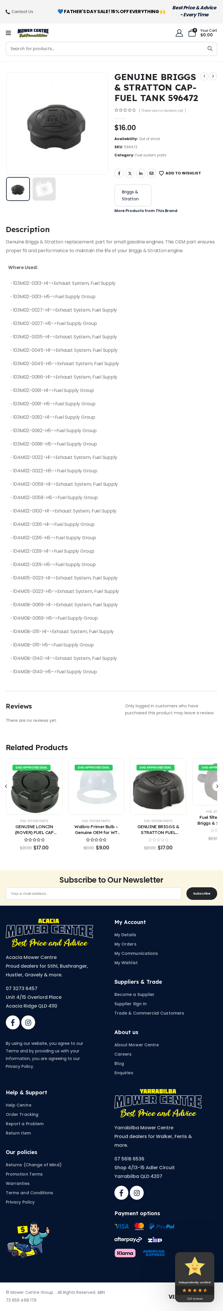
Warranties (18, 1183)
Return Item (18, 1133)
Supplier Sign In (130, 1004)
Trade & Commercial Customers (149, 1013)
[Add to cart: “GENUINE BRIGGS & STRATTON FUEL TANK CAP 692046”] (158, 786)
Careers (123, 1054)
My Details (125, 935)
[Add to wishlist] (22, 786)
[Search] (210, 48)
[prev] (204, 76)
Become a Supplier (134, 994)
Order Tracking (22, 1114)
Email (151, 173)
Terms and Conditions (29, 1193)
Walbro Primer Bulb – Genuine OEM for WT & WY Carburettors (96, 832)
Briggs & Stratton (130, 195)
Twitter (129, 173)
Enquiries (123, 1073)
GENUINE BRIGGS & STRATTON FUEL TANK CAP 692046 (158, 832)
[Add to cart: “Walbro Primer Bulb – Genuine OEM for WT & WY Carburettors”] (96, 786)
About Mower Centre (136, 1045)
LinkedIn (140, 173)
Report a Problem (25, 1124)
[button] (20, 123)
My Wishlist (126, 963)
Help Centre (18, 1105)
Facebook (119, 173)
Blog (119, 1063)
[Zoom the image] (49, 922)
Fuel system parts (150, 155)
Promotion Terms (24, 1174)
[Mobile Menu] (10, 33)
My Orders (125, 944)
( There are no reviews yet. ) (162, 110)
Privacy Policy (20, 1202)
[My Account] (179, 33)
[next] (213, 76)
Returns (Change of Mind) (34, 1165)
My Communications (136, 953)
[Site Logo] (33, 33)
